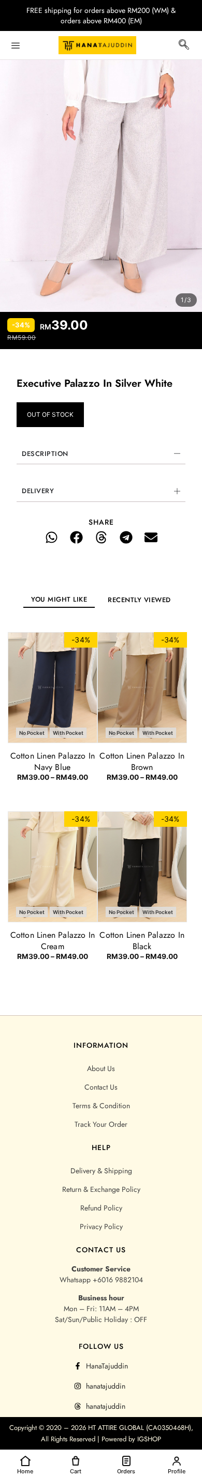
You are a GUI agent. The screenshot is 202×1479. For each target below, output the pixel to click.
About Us (101, 1068)
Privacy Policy (101, 1226)
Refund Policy (101, 1208)
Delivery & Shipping (101, 1171)
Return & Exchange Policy (101, 1189)
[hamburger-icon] (15, 45)
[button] (184, 46)
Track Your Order (101, 1124)
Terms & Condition (101, 1105)
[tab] (59, 599)
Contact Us (101, 1087)
